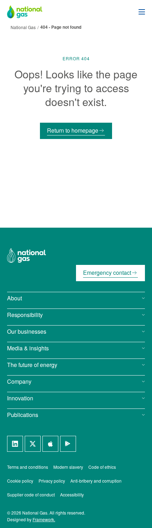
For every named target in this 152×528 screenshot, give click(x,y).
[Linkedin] (15, 444)
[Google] (68, 444)
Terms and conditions (27, 467)
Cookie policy (20, 481)
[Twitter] (33, 444)
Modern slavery (68, 467)
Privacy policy (52, 481)
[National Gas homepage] (30, 11)
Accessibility (72, 494)
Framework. (44, 519)
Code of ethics (102, 467)
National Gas (23, 27)
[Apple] (50, 444)
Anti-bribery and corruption (96, 481)
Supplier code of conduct (31, 494)
